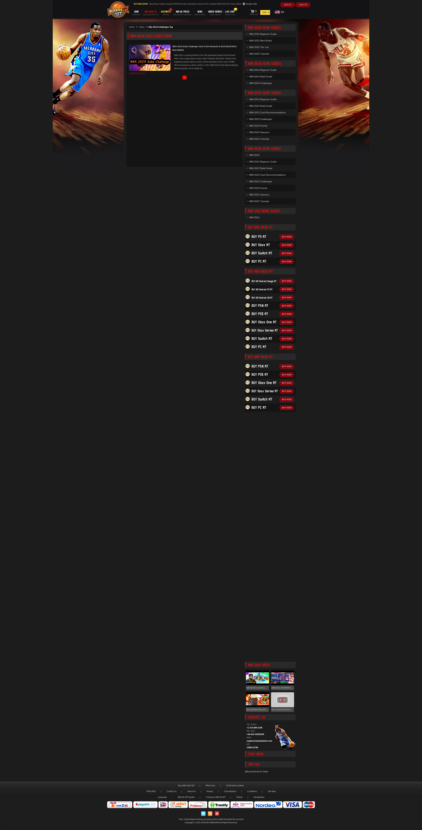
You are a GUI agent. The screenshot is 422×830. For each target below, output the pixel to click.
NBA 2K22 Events (258, 188)
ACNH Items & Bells (235, 785)
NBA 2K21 (254, 217)
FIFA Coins (210, 785)
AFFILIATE (151, 791)
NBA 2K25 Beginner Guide (263, 34)
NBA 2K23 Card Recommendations (267, 112)
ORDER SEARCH (215, 13)
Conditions (252, 791)
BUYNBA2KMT (213, 822)
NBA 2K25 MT (150, 13)
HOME (136, 13)
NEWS (199, 13)
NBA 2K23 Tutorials (259, 139)
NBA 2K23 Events (258, 125)
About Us (191, 791)
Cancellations (230, 791)
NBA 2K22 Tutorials (259, 201)
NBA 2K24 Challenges (260, 83)
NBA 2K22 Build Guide (260, 168)
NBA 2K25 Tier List (259, 47)
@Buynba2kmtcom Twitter (256, 771)
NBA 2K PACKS (183, 13)
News (142, 27)
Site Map (272, 791)
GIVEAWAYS (166, 13)
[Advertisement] (270, 538)
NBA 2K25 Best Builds (260, 40)
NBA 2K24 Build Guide (260, 76)
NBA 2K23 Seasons (259, 132)
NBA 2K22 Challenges (260, 181)
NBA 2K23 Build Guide (260, 106)
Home (132, 27)
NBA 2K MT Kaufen (186, 797)
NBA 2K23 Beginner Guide (263, 99)
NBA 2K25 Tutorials (259, 53)
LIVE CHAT (230, 13)
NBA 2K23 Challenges (260, 119)
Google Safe (251, 4)
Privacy (210, 791)
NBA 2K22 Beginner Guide (263, 161)
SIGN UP (303, 5)
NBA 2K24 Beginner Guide (263, 70)
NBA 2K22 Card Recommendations (267, 175)
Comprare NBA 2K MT (216, 797)
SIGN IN (287, 5)
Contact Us (172, 791)
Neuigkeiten (259, 797)
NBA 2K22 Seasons (259, 194)
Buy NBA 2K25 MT (186, 785)
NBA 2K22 (254, 155)
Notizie (239, 797)
